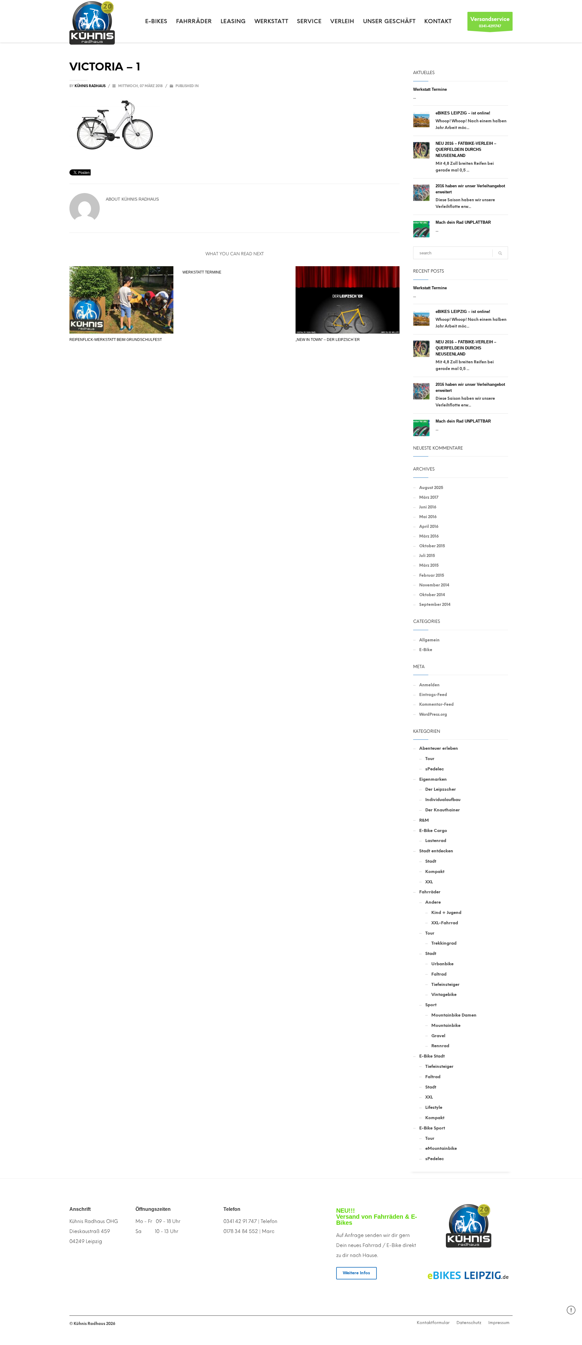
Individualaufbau (442, 799)
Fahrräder (429, 892)
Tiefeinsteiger (445, 984)
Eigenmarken (433, 779)
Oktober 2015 (432, 546)
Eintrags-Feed (433, 694)
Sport (430, 1004)
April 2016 (428, 526)
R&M (424, 820)
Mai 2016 (427, 517)
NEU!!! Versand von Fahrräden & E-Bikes (376, 1216)
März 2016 (429, 536)
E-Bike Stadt (432, 1056)
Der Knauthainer (442, 810)
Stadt (430, 861)
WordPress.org (433, 714)
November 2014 (434, 585)
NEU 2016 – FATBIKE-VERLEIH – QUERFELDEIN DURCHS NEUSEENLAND (466, 149)
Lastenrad (435, 840)
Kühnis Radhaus (90, 86)
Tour (429, 758)
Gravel (438, 1035)
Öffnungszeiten (153, 1209)
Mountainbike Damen (454, 1015)
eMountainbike (441, 1148)
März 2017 (428, 497)
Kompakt (434, 871)
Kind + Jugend (446, 912)
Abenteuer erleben (438, 748)
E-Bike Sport (432, 1128)
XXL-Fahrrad (444, 923)
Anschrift (80, 1209)
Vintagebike (444, 994)
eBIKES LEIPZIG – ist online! (463, 113)
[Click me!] (468, 1275)
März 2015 (429, 565)
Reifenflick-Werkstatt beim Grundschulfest (115, 340)
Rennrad (440, 1045)
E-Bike (425, 649)
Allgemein (429, 640)
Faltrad (439, 974)
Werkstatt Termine (201, 272)
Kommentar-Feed (436, 704)
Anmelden (429, 685)
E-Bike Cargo (433, 830)
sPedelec (434, 769)
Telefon (231, 1209)
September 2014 (434, 604)
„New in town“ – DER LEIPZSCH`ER (328, 340)
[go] (500, 253)
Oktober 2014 (432, 595)
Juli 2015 (427, 555)
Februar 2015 (431, 575)
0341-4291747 (490, 22)
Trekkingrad (444, 943)
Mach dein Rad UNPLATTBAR (463, 222)
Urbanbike (442, 963)
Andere (433, 902)
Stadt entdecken (436, 851)
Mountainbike (445, 1025)
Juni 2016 (427, 507)
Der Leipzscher (440, 789)
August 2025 (431, 487)
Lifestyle (433, 1107)
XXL (429, 882)
